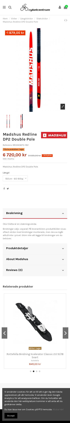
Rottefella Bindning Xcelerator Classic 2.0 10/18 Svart (35, 356)
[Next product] (66, 20)
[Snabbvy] (37, 349)
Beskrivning (14, 213)
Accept (11, 415)
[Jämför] (33, 349)
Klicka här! (58, 409)
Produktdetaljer (17, 248)
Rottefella (35, 360)
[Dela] (4, 188)
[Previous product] (65, 20)
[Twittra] (8, 188)
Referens (7, 145)
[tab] (35, 213)
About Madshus (17, 259)
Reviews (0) (14, 270)
